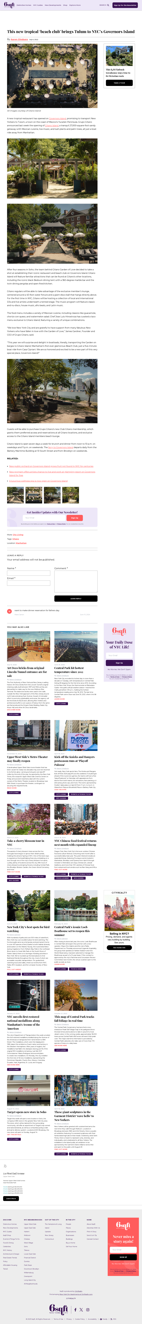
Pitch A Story (91, 1232)
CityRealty (78, 1291)
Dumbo (27, 1261)
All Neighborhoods (30, 1284)
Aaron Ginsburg (19, 39)
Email (11, 578)
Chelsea (27, 1239)
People (68, 1224)
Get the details (14, 1135)
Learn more (59, 699)
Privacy (69, 1319)
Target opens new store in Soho (26, 1112)
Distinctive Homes (24, 5)
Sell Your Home (71, 1246)
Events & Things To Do (81, 794)
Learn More (11, 1199)
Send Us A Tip (92, 1235)
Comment (61, 568)
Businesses (70, 1235)
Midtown (27, 1235)
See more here (13, 1065)
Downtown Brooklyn (31, 1269)
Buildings (69, 1239)
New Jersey (49, 1235)
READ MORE (12, 788)
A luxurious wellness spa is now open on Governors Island (38, 481)
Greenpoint (28, 1276)
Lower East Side (30, 1254)
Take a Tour (119, 83)
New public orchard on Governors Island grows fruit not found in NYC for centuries (51, 466)
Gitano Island (51, 125)
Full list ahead (14, 969)
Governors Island (57, 118)
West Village (28, 1243)
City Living (18, 535)
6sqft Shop (7, 1235)
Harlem (26, 1232)
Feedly (104, 1319)
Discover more (13, 710)
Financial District (30, 1258)
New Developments (53, 5)
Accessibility (92, 1319)
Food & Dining (62, 878)
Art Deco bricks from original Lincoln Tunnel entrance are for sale (27, 672)
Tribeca (26, 1250)
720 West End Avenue (14, 1173)
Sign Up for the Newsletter (125, 5)
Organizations (71, 1232)
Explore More (75, 5)
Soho (26, 1246)
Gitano (15, 539)
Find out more (60, 1149)
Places (68, 1228)
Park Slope (28, 1265)
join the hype (60, 790)
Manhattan (21, 543)
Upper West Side (30, 1224)
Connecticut (49, 1239)
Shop (65, 5)
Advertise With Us (93, 1228)
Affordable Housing (10, 1265)
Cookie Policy (80, 1319)
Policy (5, 1261)
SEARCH (102, 5)
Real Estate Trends (10, 1258)
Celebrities (7, 1246)
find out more (13, 872)
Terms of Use (51, 524)
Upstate (48, 1232)
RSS (114, 1319)
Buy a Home (70, 1243)
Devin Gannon (14, 935)
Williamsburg (28, 1273)
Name (11, 568)
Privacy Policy (61, 524)
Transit (5, 1269)
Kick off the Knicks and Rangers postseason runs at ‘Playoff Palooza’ (74, 761)
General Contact (93, 1239)
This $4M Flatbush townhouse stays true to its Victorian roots (118, 72)
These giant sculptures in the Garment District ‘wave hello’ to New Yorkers (74, 1116)
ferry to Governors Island (60, 447)
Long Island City (30, 1280)
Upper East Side (30, 1228)
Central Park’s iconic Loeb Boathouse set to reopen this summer (72, 931)
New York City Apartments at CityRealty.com (76, 1294)
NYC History (7, 1250)
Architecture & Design (11, 1254)
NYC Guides (38, 5)
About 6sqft (91, 1224)
